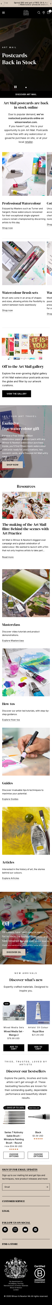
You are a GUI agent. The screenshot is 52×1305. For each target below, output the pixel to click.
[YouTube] (25, 1230)
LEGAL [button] (6, 1210)
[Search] (39, 12)
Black (38, 1132)
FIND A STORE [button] (10, 1244)
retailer (29, 141)
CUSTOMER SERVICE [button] (13, 1201)
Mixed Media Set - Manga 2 (14, 1033)
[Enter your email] (47, 1186)
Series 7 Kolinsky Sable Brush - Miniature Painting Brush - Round (14, 1137)
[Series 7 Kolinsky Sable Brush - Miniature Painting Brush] (13, 1116)
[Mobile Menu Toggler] (3, 12)
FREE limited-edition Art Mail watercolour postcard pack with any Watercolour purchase (30, 3)
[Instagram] (15, 1230)
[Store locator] (43, 12)
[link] (14, 952)
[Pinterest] (35, 1230)
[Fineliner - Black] (38, 1116)
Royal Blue (38, 1031)
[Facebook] (5, 1230)
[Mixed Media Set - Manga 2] (13, 1012)
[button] (16, 393)
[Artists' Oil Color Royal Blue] (38, 1012)
